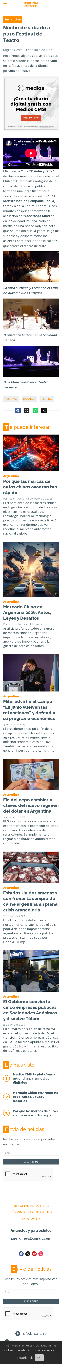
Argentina (13, 19)
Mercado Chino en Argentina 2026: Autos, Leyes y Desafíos (27, 612)
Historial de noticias (31, 1205)
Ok (39, 1357)
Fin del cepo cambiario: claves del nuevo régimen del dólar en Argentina (31, 805)
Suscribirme (31, 1162)
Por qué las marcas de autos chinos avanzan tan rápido (30, 487)
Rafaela (29, 398)
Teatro (46, 398)
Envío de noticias (24, 1129)
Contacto (31, 1218)
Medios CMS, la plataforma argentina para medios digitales (34, 1078)
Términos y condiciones (31, 1212)
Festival (11, 398)
